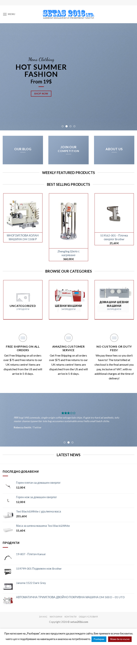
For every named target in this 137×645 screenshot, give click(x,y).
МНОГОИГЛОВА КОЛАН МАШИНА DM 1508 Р (23, 237)
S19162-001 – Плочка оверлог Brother (114, 237)
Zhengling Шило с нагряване (68, 253)
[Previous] (7, 77)
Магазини (56, 616)
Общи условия (88, 616)
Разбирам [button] (99, 639)
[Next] (129, 77)
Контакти (71, 616)
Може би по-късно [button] (120, 639)
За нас (43, 616)
